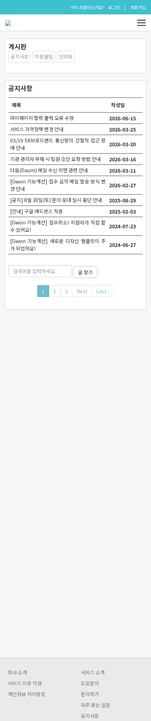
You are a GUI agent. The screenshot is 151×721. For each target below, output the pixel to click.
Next (82, 291)
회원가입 (138, 7)
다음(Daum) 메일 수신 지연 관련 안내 (49, 170)
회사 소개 (17, 672)
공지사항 (20, 56)
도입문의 (90, 683)
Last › (102, 291)
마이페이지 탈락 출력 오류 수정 (42, 117)
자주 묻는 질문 (95, 704)
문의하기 (90, 694)
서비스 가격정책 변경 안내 (37, 129)
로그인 (114, 7)
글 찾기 (85, 272)
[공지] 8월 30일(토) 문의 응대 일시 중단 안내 (56, 199)
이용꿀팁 (44, 56)
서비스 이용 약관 (25, 683)
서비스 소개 (93, 672)
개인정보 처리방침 (26, 694)
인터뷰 (66, 56)
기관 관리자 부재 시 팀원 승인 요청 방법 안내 (55, 158)
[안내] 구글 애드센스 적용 (36, 211)
